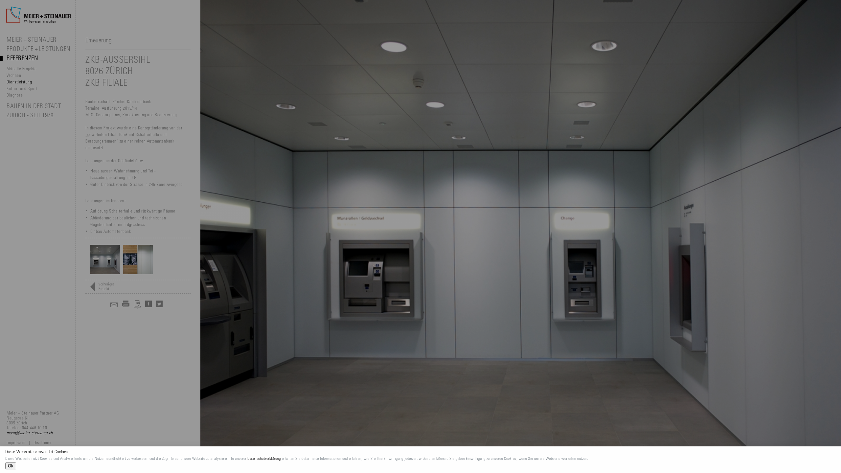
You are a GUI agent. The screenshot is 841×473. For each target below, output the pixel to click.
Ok (10, 465)
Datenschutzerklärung (264, 459)
